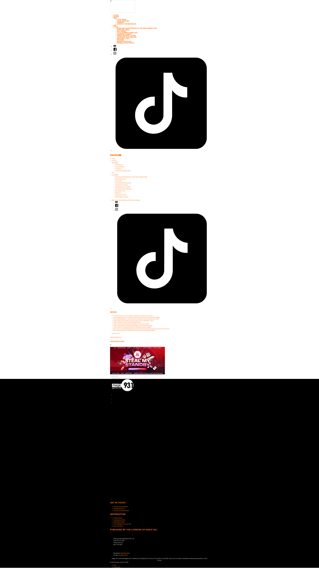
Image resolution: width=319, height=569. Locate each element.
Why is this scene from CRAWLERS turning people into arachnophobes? (134, 330)
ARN (114, 565)
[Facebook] (115, 50)
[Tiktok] (161, 150)
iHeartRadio (116, 567)
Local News (121, 19)
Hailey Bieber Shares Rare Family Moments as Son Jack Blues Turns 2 (133, 320)
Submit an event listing (126, 35)
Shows (116, 16)
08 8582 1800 (125, 553)
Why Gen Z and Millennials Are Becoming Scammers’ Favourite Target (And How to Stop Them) (141, 328)
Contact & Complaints (120, 506)
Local (115, 27)
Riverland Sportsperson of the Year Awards (126, 200)
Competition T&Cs (119, 520)
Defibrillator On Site (125, 43)
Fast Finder (121, 31)
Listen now (114, 155)
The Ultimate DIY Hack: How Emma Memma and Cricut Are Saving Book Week (136, 317)
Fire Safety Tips (123, 38)
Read (115, 18)
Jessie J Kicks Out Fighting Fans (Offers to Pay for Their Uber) (131, 324)
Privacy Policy (118, 518)
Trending (120, 22)
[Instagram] (114, 54)
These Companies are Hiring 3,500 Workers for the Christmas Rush (132, 325)
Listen (115, 15)
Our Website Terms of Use (122, 524)
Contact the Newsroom (126, 24)
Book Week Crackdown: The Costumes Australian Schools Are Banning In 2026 (136, 319)
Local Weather (123, 21)
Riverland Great (123, 30)
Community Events (124, 34)
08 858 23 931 (123, 555)
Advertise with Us (124, 41)
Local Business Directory (127, 32)
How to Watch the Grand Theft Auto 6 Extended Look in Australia (132, 327)
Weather (120, 40)
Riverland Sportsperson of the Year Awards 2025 (137, 28)
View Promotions (117, 341)
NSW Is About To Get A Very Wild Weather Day (127, 322)
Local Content (118, 526)
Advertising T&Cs (118, 522)
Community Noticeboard (127, 37)
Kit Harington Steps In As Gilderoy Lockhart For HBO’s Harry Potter (133, 315)
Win (114, 25)
